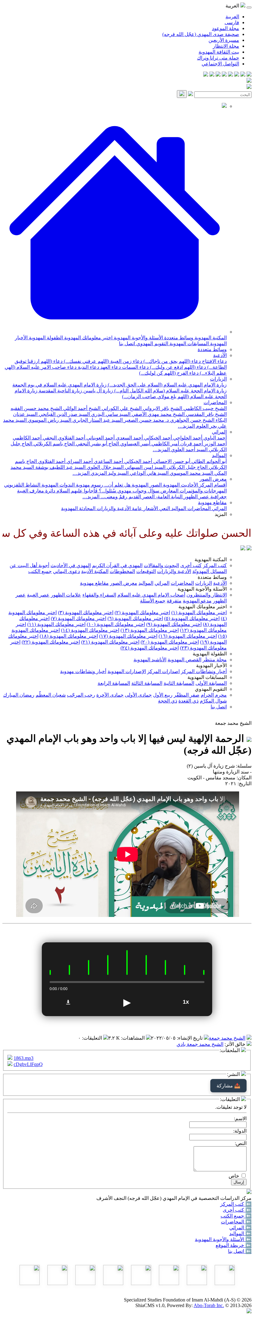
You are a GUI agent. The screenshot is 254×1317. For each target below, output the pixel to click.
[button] (114, 331)
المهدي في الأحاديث (70, 565)
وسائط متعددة (178, 337)
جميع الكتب (40, 571)
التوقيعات (146, 571)
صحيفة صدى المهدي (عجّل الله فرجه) (200, 34)
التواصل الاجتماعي (220, 63)
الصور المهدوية (146, 484)
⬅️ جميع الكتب (236, 1215)
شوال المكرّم (213, 700)
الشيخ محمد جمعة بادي (200, 1044)
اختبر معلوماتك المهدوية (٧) (78, 618)
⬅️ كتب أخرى (237, 1210)
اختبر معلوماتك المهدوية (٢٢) (51, 642)
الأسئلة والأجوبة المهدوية (137, 337)
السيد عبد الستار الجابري (97, 420)
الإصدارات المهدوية (126, 671)
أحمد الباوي (214, 437)
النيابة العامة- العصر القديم (154, 496)
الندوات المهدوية (57, 484)
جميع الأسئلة (152, 600)
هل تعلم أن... (116, 484)
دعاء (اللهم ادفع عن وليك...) (177, 367)
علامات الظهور (66, 594)
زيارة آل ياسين (97, 390)
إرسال (239, 1182)
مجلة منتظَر (215, 659)
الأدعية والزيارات (113, 508)
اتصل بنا (127, 343)
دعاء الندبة (88, 367)
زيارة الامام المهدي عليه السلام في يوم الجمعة (59, 384)
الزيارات (218, 378)
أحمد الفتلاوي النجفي (63, 437)
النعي (164, 508)
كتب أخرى (191, 565)
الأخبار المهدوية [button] (211, 665)
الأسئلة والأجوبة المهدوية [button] (202, 589)
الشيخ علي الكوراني (121, 408)
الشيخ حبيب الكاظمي (204, 408)
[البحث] (182, 94)
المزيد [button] (221, 514)
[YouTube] (224, 74)
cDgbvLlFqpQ (28, 1064)
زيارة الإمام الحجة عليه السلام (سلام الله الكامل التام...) (170, 390)
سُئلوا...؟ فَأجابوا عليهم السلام (85, 490)
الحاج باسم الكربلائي (53, 443)
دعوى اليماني (66, 571)
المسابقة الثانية (179, 683)
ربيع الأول (163, 695)
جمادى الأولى (138, 695)
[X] (236, 74)
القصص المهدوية (184, 659)
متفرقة (174, 600)
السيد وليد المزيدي (109, 473)
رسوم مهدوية (89, 484)
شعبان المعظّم (51, 695)
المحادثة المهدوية (78, 508)
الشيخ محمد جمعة (227, 1038)
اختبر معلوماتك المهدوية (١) (199, 612)
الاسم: (240, 1118)
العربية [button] (233, 5)
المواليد (219, 455)
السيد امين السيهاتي (144, 467)
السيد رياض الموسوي (49, 420)
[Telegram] (242, 74)
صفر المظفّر (186, 695)
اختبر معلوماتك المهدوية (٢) (142, 612)
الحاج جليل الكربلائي (186, 467)
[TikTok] (211, 74)
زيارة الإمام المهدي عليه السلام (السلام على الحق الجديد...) (167, 384)
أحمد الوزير (215, 443)
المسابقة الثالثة (146, 683)
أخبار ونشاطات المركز (204, 671)
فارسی (232, 22)
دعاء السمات (135, 367)
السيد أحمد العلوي (189, 449)
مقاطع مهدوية (212, 502)
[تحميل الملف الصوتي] (68, 1002)
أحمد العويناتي (100, 437)
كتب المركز (215, 565)
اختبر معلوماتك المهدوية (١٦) (188, 636)
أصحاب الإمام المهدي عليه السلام (151, 594)
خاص (234, 1175)
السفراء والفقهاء (99, 594)
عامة (136, 508)
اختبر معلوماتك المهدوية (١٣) (149, 630)
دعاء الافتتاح (214, 361)
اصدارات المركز (163, 671)
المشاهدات (133, 1038)
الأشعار (150, 508)
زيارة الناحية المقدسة (59, 390)
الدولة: (240, 1131)
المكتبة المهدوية (210, 337)
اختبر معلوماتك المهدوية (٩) (174, 624)
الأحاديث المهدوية (180, 484)
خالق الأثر (235, 1044)
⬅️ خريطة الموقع (234, 1245)
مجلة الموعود (225, 28)
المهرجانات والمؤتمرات (202, 490)
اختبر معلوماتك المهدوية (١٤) (90, 630)
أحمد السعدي (129, 437)
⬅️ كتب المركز (236, 1204)
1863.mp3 (23, 1058)
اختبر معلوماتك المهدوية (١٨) (69, 636)
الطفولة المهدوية (45, 337)
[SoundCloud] (218, 74)
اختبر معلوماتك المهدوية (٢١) (110, 642)
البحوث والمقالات (161, 565)
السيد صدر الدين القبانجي (63, 414)
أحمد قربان (191, 443)
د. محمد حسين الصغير (146, 420)
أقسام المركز (212, 484)
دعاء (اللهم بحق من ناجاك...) (171, 361)
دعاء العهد (110, 367)
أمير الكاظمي (164, 443)
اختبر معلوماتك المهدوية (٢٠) (170, 642)
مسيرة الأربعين (223, 40)
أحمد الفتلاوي (51, 461)
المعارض (168, 490)
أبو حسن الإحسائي (171, 461)
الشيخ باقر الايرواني (162, 408)
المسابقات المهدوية (188, 343)
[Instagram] (230, 74)
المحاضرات (215, 402)
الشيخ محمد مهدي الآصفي (157, 414)
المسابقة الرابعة (114, 683)
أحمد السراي (79, 461)
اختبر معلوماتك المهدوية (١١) (56, 624)
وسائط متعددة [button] (212, 577)
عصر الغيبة (38, 594)
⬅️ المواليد (240, 1233)
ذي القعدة (188, 700)
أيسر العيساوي (134, 443)
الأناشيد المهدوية (150, 659)
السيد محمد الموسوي (191, 473)
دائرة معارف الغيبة (36, 490)
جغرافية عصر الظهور (204, 496)
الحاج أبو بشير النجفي (97, 443)
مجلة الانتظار (226, 46)
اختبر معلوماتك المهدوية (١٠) (116, 624)
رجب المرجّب (81, 695)
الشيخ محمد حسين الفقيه (36, 408)
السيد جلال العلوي (104, 467)
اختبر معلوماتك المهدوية (87, 337)
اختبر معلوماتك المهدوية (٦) (135, 618)
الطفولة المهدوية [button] (210, 653)
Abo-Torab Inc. (209, 1305)
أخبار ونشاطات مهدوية (83, 671)
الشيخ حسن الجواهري (191, 420)
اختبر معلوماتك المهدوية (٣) (85, 612)
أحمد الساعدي (108, 461)
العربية (232, 16)
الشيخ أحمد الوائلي (81, 408)
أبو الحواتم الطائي (208, 461)
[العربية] (242, 548)
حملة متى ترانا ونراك (218, 57)
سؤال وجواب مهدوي (137, 490)
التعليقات (92, 1038)
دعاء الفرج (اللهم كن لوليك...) (169, 373)
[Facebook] (249, 74)
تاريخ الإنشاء (190, 1038)
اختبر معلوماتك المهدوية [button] (202, 606)
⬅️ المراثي (240, 1227)
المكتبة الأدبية (94, 571)
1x (186, 1002)
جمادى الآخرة (110, 695)
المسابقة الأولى (211, 683)
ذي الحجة (167, 700)
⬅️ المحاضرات (236, 1221)
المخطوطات (122, 571)
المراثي (219, 431)
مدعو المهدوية (197, 600)
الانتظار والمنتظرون (206, 594)
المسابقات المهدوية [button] (207, 677)
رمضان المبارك (18, 695)
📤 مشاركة (228, 1085)
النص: (241, 1143)
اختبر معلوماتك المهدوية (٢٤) (149, 647)
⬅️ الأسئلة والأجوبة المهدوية (223, 1239)
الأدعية (220, 355)
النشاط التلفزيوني (22, 484)
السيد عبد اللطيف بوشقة (59, 467)
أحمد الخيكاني (157, 437)
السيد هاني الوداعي (149, 473)
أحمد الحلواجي (187, 437)
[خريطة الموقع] (205, 74)
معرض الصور (213, 479)
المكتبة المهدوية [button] (211, 559)
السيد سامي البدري (110, 414)
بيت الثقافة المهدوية (219, 52)
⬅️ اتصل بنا (240, 1251)
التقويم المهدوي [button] (211, 689)
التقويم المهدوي (151, 343)
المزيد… (186, 426)
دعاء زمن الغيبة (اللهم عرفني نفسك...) (102, 361)
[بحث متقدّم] (190, 94)
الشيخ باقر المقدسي (206, 414)
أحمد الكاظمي (27, 437)
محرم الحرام (214, 695)
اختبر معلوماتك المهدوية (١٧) (128, 636)
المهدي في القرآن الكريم (117, 565)
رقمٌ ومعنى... (113, 496)
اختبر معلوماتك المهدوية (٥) (192, 618)
